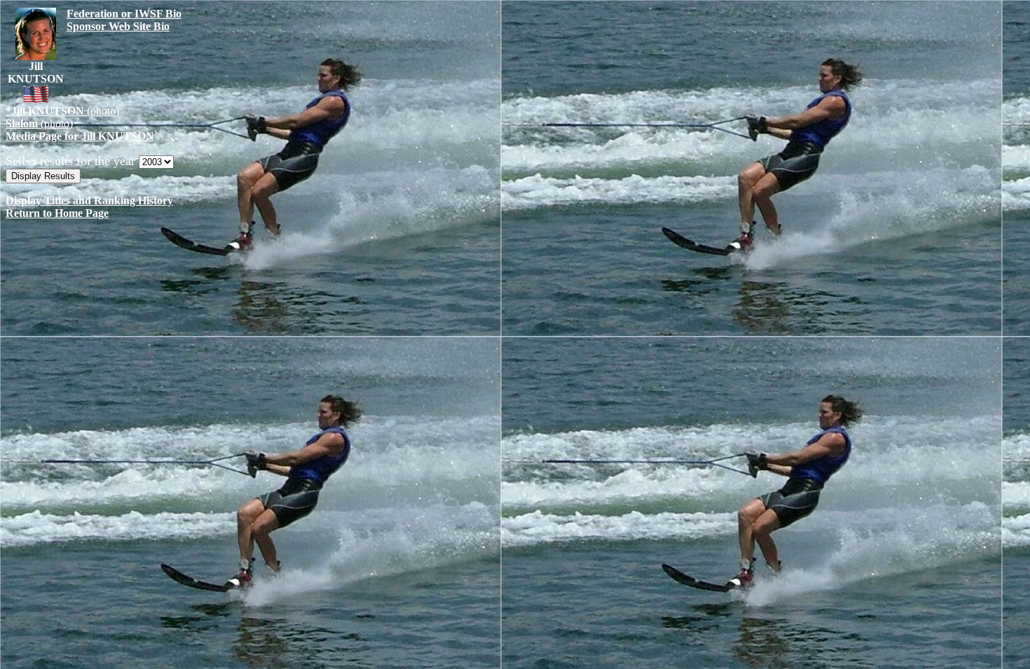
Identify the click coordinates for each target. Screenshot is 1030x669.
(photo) (62, 111)
